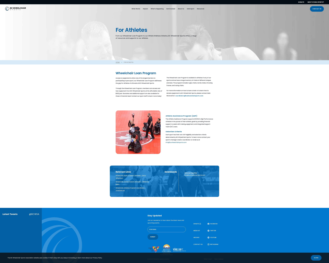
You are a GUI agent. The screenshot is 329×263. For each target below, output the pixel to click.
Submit (152, 237)
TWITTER (213, 231)
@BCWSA (34, 214)
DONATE (301, 2)
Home (118, 62)
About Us (181, 9)
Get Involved (170, 9)
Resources (200, 9)
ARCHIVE (196, 237)
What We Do (136, 9)
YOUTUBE (213, 237)
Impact (145, 9)
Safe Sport (190, 9)
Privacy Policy (97, 258)
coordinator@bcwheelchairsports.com (189, 96)
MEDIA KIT (196, 231)
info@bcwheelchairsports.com (176, 142)
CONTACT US (316, 9)
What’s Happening (157, 9)
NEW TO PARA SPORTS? (316, 2)
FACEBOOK (214, 224)
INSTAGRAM (214, 244)
